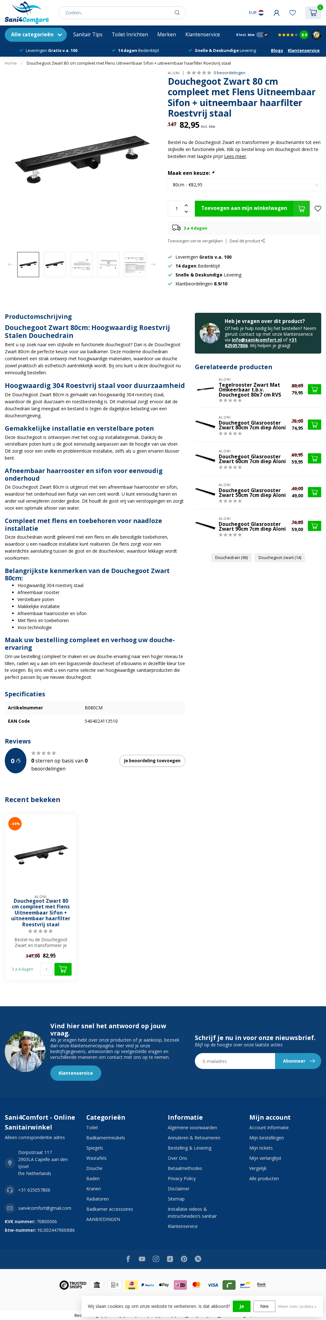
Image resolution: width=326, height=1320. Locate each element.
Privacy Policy (182, 1178)
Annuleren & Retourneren (194, 1138)
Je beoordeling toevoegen (152, 761)
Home (11, 63)
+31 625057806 (34, 1190)
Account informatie (269, 1127)
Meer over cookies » (297, 1306)
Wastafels (96, 1158)
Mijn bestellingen (266, 1138)
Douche (94, 1168)
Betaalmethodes (185, 1168)
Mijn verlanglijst (265, 1158)
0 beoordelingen (229, 72)
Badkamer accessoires (109, 1209)
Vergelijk (257, 1168)
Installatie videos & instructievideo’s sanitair (192, 1212)
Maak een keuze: (191, 173)
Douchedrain (231, 557)
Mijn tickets (261, 1148)
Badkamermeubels (105, 1138)
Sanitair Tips (88, 34)
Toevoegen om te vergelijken (195, 241)
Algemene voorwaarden (192, 1127)
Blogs (277, 50)
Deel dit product (245, 241)
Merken (166, 34)
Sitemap (176, 1199)
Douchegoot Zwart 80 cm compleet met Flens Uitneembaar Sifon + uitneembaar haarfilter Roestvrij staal (129, 63)
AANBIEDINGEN (103, 1219)
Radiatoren (97, 1199)
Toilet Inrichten (130, 34)
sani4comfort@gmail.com (44, 1208)
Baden (93, 1178)
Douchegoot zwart (280, 557)
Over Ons (177, 1158)
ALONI (174, 73)
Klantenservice (202, 34)
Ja (241, 1306)
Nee (264, 1306)
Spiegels (94, 1148)
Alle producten (264, 1178)
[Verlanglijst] (292, 12)
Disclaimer (178, 1189)
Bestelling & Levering (189, 1148)
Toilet (92, 1127)
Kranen (93, 1189)
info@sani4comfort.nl (257, 340)
